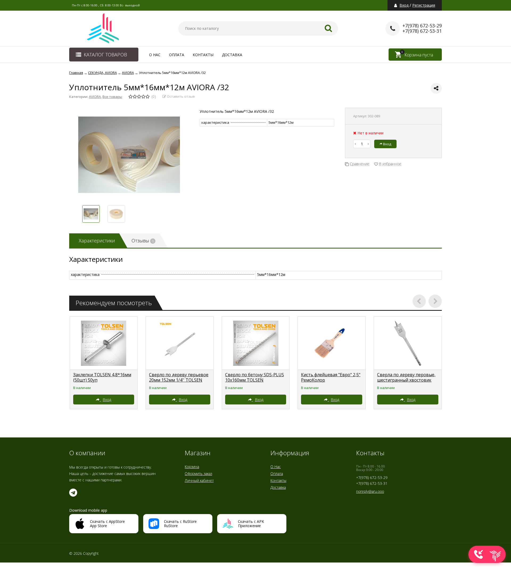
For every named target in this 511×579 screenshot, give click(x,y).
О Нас (154, 54)
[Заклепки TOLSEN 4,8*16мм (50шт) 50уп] (104, 343)
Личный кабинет (199, 480)
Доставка (232, 54)
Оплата (176, 54)
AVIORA (95, 96)
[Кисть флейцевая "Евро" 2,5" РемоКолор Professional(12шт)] (331, 343)
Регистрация (423, 5)
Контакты (203, 54)
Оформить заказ (198, 473)
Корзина (192, 466)
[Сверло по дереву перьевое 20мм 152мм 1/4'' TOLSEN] (179, 343)
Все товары (112, 96)
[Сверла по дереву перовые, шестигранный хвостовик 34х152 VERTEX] (408, 343)
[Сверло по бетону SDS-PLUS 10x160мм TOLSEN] (256, 343)
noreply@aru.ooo (370, 491)
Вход (404, 5)
